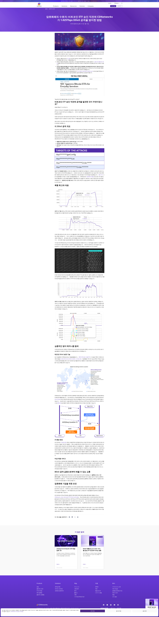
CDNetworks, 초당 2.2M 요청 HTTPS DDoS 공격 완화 (66, 497)
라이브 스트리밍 (59, 588)
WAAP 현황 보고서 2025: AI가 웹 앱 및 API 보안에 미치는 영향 (92, 549)
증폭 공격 (59, 403)
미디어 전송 (39, 590)
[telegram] (118, 605)
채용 (113, 594)
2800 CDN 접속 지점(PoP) (84, 357)
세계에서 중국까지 (59, 590)
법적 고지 (113, 608)
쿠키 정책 (119, 608)
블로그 (46, 8)
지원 (96, 588)
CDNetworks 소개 (116, 587)
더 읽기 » (58, 564)
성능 (38, 587)
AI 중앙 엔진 (63, 442)
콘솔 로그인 (98, 590)
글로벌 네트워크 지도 (117, 590)
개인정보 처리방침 (104, 608)
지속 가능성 (115, 588)
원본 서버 (101, 174)
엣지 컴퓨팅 (39, 592)
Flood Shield (57, 399)
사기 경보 (114, 596)
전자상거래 (57, 587)
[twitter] (107, 605)
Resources (76, 587)
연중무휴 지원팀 (90, 176)
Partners (82, 6)
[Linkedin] (111, 605)
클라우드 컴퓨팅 (40, 594)
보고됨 (68, 58)
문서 (75, 590)
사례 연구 (76, 588)
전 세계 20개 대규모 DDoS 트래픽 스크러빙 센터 (71, 359)
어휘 (75, 594)
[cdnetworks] (42, 604)
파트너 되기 (115, 592)
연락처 (96, 587)
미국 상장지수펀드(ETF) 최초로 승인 (85, 71)
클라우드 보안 (52, 8)
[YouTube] (114, 605)
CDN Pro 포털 (98, 592)
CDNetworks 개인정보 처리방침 (17, 611)
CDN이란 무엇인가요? (79, 596)
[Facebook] (103, 605)
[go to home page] (39, 4)
